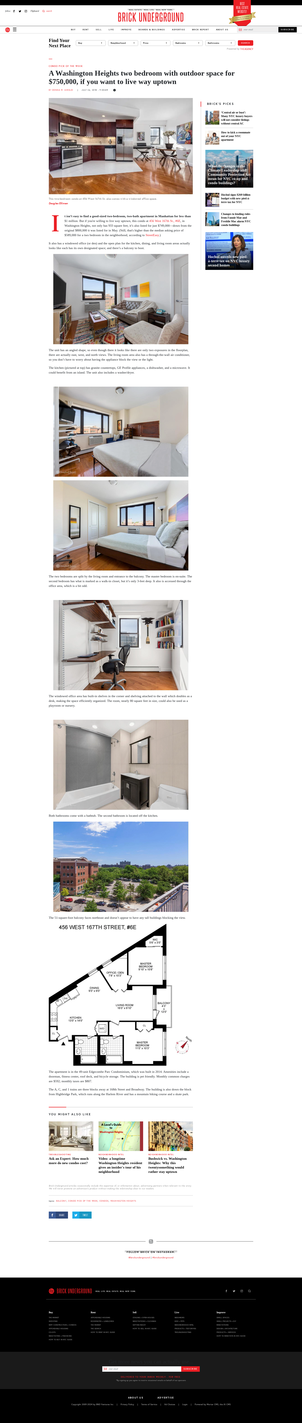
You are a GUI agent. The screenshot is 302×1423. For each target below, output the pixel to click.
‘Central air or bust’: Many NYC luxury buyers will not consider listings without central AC (236, 118)
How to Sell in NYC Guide (144, 1328)
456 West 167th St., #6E (164, 221)
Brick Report (200, 29)
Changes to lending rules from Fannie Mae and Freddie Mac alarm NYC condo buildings (236, 219)
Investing (53, 1321)
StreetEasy (152, 235)
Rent (86, 29)
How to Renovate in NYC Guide (231, 1336)
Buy (73, 29)
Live (111, 29)
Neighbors (179, 1317)
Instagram (26, 11)
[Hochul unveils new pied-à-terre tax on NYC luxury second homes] (229, 251)
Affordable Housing (58, 1328)
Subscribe (190, 1369)
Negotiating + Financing (60, 1336)
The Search (96, 1328)
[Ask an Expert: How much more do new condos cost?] (71, 1136)
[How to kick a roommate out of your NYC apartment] (212, 138)
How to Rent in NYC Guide (103, 1332)
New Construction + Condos (63, 1325)
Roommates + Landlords (102, 1321)
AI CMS (227, 1404)
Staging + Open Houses (143, 1317)
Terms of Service (149, 1404)
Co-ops (52, 1332)
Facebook (14, 11)
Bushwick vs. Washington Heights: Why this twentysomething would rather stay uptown (167, 1165)
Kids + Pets (180, 1321)
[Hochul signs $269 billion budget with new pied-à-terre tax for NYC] (212, 200)
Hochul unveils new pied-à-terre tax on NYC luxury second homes (229, 261)
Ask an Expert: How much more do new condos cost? (69, 1161)
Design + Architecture (227, 1328)
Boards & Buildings (152, 29)
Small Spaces (223, 1317)
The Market (54, 1317)
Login (185, 1404)
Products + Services (226, 1332)
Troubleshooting (60, 1155)
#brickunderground (163, 1257)
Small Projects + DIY (226, 1321)
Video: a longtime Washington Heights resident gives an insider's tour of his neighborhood (120, 1165)
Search (245, 43)
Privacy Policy (127, 1404)
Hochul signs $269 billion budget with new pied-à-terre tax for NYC (235, 198)
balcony (61, 1201)
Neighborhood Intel (111, 1155)
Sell (99, 29)
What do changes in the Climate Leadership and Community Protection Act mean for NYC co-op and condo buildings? (229, 174)
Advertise (178, 29)
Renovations (223, 1325)
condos (104, 1201)
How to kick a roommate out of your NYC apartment (235, 136)
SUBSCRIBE (287, 29)
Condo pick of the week (66, 66)
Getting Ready (139, 1325)
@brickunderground (139, 1257)
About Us (222, 29)
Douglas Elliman (58, 203)
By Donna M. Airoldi (61, 90)
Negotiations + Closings (144, 1321)
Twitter (20, 11)
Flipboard (35, 11)
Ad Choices (169, 1404)
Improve (126, 29)
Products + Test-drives (185, 1328)
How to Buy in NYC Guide (60, 1339)
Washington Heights (123, 1201)
